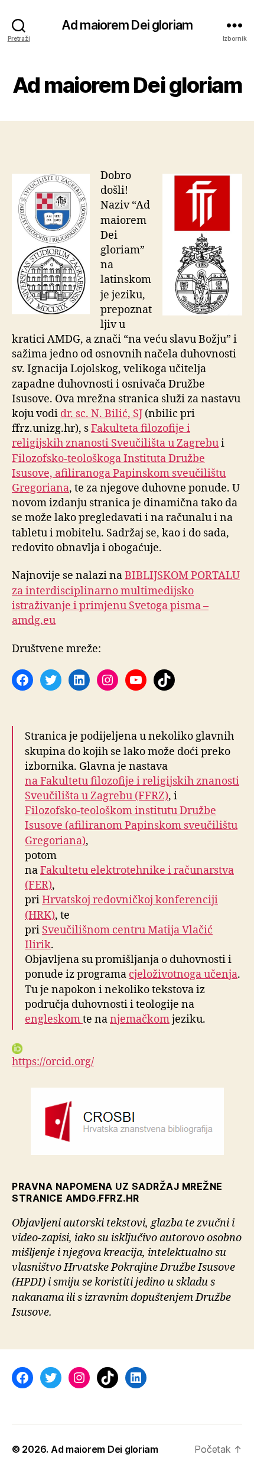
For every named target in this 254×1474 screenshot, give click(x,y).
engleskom (54, 1019)
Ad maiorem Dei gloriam (127, 25)
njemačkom (140, 1019)
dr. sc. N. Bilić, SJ (101, 414)
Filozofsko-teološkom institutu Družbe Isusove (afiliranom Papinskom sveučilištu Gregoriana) (131, 825)
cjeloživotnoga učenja (183, 974)
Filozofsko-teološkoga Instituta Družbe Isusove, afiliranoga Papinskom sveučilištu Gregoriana (119, 473)
